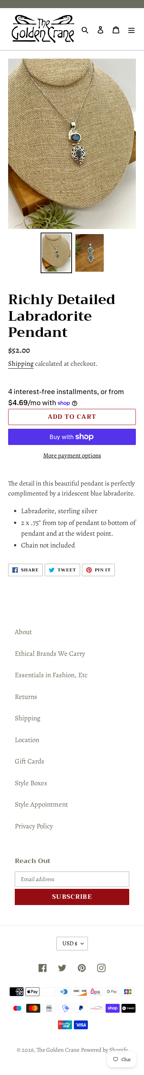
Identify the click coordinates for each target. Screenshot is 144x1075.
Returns (26, 697)
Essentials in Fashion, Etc (51, 675)
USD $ (69, 943)
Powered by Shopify (104, 1050)
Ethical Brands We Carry (50, 653)
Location (27, 740)
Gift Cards (29, 761)
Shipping (21, 363)
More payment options (72, 455)
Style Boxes (31, 783)
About (23, 632)
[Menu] (131, 29)
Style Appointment (41, 804)
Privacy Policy (34, 826)
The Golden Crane (58, 1050)
